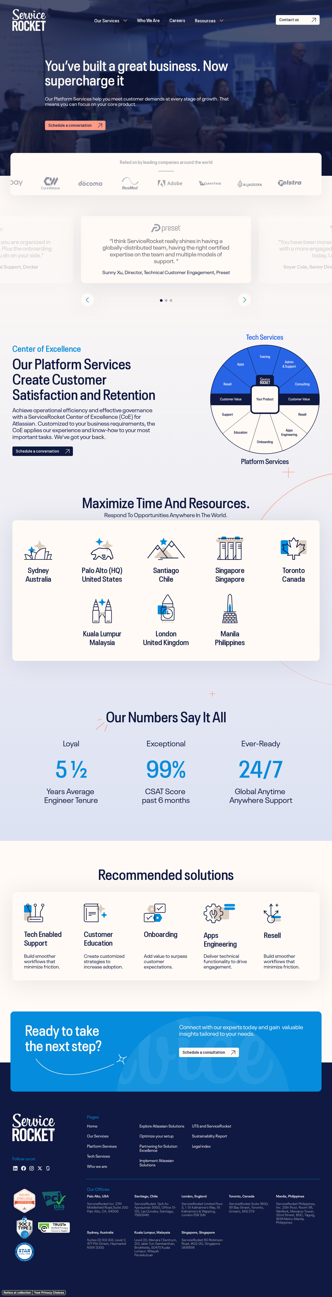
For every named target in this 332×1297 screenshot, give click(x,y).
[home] (29, 20)
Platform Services (102, 1146)
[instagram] (32, 1168)
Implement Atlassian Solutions (157, 1162)
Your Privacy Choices (49, 1292)
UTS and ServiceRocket (211, 1126)
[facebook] (23, 1168)
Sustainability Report (209, 1135)
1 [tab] (161, 300)
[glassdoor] (48, 1168)
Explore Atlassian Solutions (162, 1126)
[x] (40, 1168)
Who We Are (148, 19)
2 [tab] (166, 300)
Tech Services (98, 1156)
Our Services (106, 20)
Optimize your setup (157, 1135)
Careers (177, 19)
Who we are (97, 1166)
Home (92, 1126)
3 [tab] (170, 300)
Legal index (201, 1146)
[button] (110, 20)
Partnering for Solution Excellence (158, 1148)
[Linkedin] (15, 1168)
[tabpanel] (166, 249)
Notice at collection (17, 1292)
